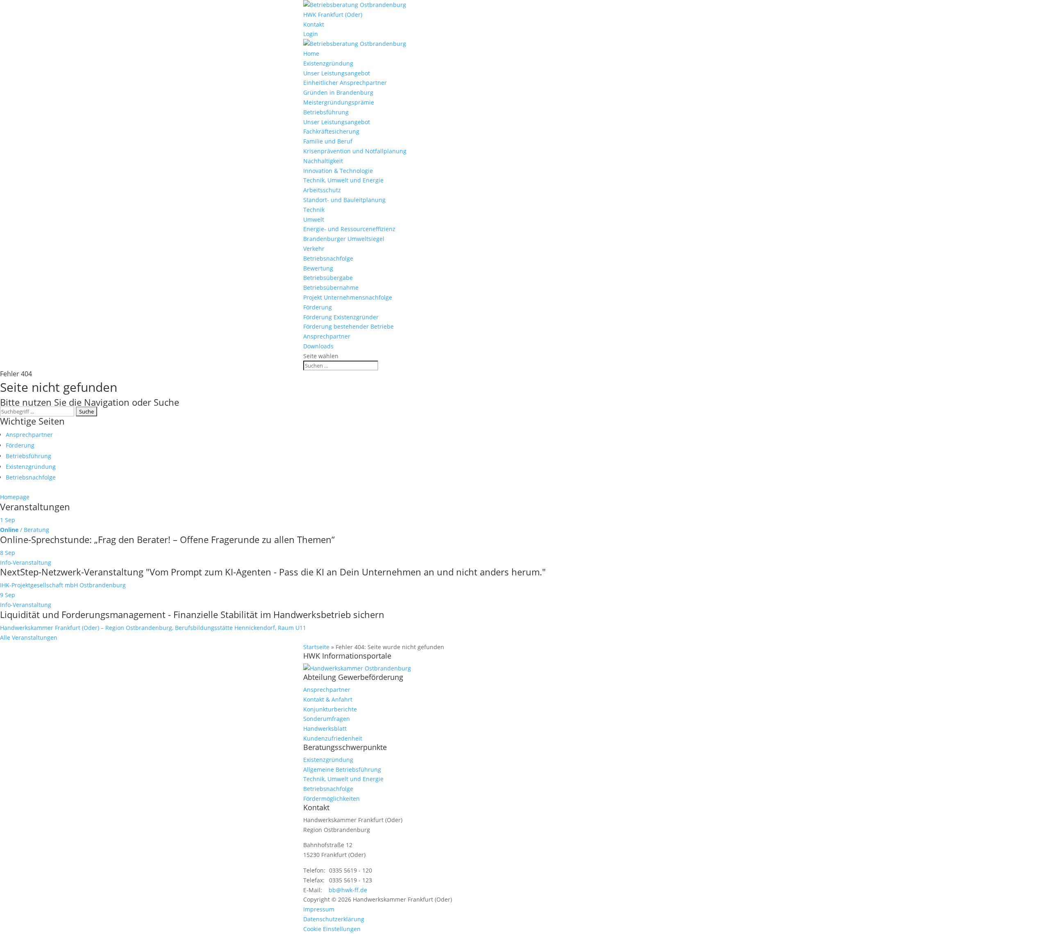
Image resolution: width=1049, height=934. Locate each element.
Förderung (317, 307)
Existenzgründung (328, 63)
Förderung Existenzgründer (341, 317)
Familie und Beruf (327, 141)
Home (311, 53)
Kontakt (313, 24)
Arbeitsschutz (322, 190)
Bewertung (318, 268)
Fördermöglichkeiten (331, 798)
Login (310, 34)
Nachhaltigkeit (323, 161)
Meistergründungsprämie (338, 102)
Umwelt (313, 219)
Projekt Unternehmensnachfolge (347, 297)
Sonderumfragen (326, 719)
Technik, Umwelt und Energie (343, 180)
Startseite (316, 647)
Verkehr (314, 248)
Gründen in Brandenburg (338, 92)
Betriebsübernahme (331, 287)
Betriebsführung (326, 112)
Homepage (15, 497)
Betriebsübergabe (328, 278)
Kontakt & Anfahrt (327, 699)
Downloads (318, 346)
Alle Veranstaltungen (28, 637)
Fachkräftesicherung (331, 131)
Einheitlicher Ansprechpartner (345, 82)
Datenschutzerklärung (333, 919)
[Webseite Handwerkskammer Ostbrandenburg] (357, 668)
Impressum (318, 909)
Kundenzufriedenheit (332, 738)
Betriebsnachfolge (328, 258)
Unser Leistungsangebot (336, 73)
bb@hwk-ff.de (348, 890)
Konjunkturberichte (330, 709)
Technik (314, 210)
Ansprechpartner (326, 336)
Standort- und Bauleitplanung (344, 200)
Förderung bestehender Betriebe (348, 326)
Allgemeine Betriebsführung (342, 769)
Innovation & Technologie (338, 171)
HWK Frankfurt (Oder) (332, 14)
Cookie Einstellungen (332, 929)
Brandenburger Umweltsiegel (343, 239)
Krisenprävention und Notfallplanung (354, 151)
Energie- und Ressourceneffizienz (349, 229)
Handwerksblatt (325, 728)
